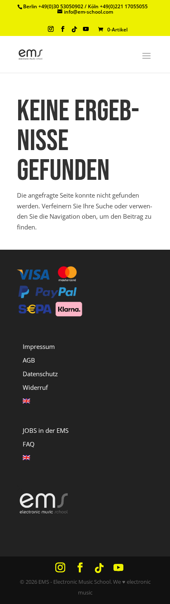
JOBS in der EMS (45, 430)
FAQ (29, 444)
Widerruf (35, 387)
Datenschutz (40, 374)
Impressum (39, 346)
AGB (29, 360)
